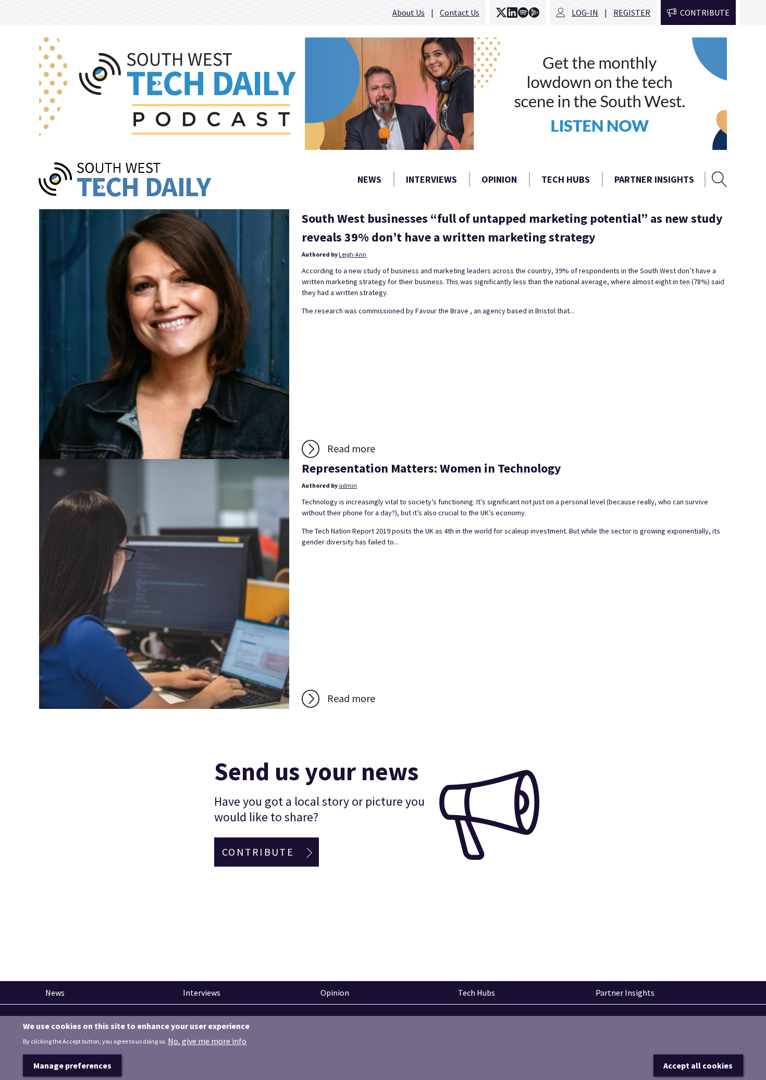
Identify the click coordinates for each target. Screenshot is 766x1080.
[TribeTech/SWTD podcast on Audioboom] (534, 12)
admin (348, 485)
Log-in (585, 12)
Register (631, 12)
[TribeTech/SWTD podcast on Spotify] (523, 12)
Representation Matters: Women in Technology (431, 468)
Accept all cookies (698, 1065)
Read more (351, 448)
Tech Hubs (565, 179)
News (369, 179)
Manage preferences (72, 1065)
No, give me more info (207, 1040)
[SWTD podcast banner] (383, 93)
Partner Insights (654, 179)
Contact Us (459, 12)
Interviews (431, 179)
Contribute (705, 12)
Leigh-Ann (352, 254)
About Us (408, 12)
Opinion (499, 179)
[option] (383, 93)
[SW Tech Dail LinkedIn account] (512, 12)
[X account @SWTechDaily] (501, 12)
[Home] (164, 179)
